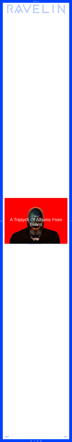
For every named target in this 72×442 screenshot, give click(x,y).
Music (36, 216)
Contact (65, 436)
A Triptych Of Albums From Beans (36, 222)
